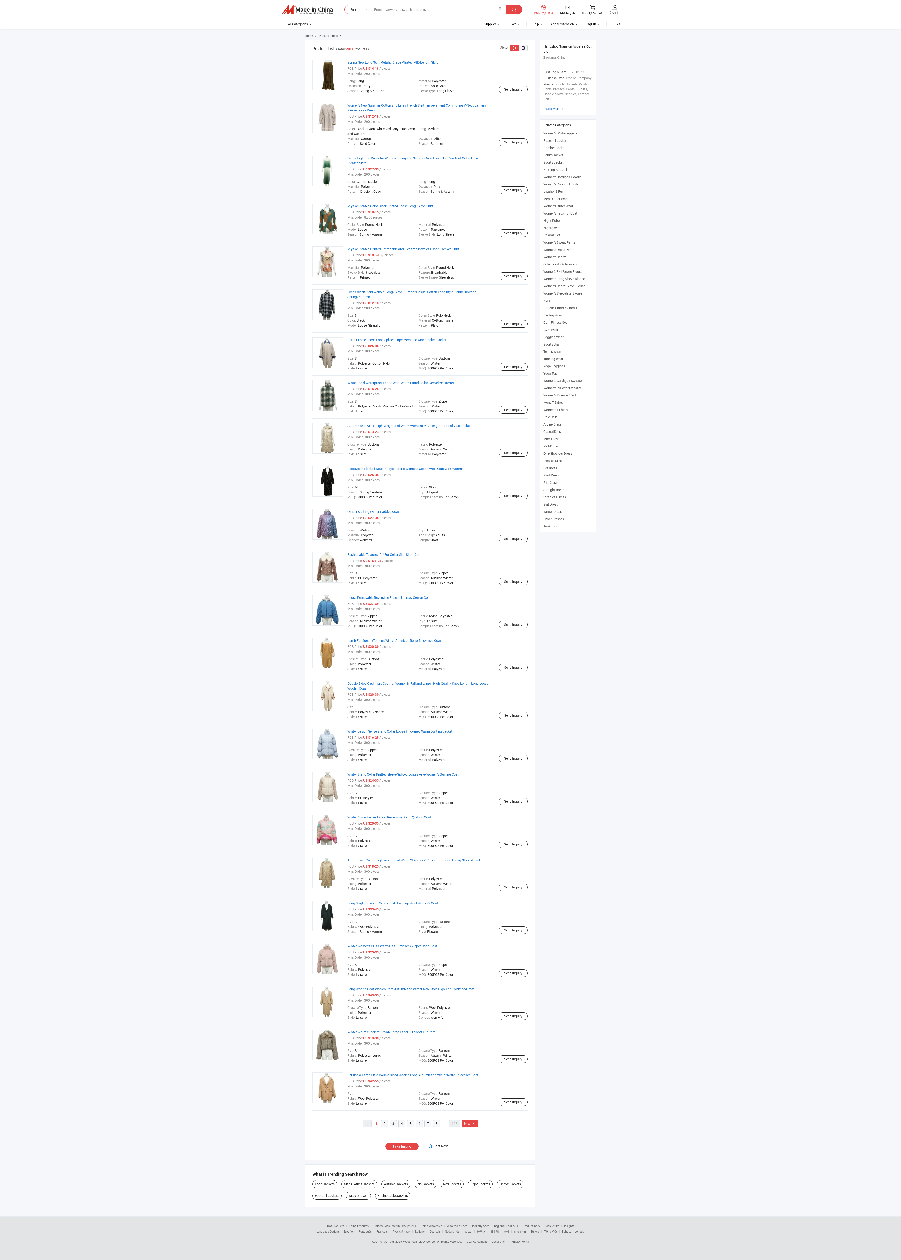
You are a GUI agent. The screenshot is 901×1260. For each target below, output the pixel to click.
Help (535, 24)
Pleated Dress (553, 460)
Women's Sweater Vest (559, 395)
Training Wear (553, 359)
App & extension (562, 24)
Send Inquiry (513, 89)
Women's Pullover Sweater (562, 388)
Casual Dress (552, 431)
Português (365, 1231)
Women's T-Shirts (555, 409)
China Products (359, 1226)
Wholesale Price (457, 1226)
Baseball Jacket (554, 140)
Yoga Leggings (554, 366)
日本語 (494, 1231)
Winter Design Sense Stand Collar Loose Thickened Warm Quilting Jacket (399, 731)
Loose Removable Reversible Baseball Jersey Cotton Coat (389, 597)
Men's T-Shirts (553, 402)
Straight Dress (553, 490)
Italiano (420, 1231)
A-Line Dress (552, 424)
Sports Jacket (553, 162)
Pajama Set (551, 235)
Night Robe (551, 220)
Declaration (499, 1241)
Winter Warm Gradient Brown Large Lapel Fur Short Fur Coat (391, 1032)
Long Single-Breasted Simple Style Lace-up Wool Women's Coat (392, 903)
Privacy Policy (520, 1241)
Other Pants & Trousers (560, 264)
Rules (616, 24)
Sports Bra (551, 344)
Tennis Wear (552, 351)
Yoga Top (550, 373)
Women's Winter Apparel (560, 133)
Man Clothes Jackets (359, 1184)
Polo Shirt (550, 417)
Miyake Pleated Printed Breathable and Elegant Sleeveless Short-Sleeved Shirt (403, 249)
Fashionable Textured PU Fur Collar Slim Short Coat (384, 554)
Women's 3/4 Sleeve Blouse (562, 271)
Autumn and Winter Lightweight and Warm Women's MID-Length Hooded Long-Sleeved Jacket (415, 860)
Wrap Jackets (358, 1195)
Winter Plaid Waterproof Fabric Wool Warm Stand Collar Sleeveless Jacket (400, 382)
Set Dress (550, 468)
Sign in (614, 12)
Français (382, 1231)
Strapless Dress (554, 497)
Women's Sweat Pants (559, 242)
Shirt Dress (551, 475)
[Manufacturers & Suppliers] (307, 10)
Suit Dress (550, 504)
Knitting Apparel (555, 169)
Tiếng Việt (550, 1231)
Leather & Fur (553, 191)
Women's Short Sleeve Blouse (564, 286)
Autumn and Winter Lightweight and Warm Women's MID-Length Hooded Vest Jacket (409, 425)
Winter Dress (552, 511)
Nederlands (452, 1231)
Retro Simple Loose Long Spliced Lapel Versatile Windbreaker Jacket (396, 340)
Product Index (531, 1226)
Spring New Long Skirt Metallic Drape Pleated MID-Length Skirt (392, 62)
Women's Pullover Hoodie (561, 184)
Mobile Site (552, 1226)
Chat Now (440, 1146)
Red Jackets (452, 1184)
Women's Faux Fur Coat (560, 213)
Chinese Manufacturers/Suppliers (395, 1226)
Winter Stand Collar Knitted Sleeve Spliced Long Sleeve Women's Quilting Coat (403, 774)
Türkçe (535, 1231)
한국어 (481, 1231)
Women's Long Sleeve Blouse (564, 279)
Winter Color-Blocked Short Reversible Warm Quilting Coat (389, 817)
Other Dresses (553, 519)
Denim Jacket (553, 155)
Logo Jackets (325, 1184)
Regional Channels (506, 1226)
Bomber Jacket (554, 148)
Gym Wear (550, 329)
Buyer (512, 24)
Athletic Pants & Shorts (560, 308)
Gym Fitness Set (555, 322)
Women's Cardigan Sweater (563, 380)
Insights (569, 1226)
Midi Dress (550, 446)
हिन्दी (506, 1231)
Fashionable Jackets (393, 1195)
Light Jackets (480, 1184)
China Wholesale (431, 1226)
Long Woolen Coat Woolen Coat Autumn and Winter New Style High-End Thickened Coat (411, 989)
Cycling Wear (552, 315)
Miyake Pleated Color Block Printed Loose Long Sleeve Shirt (390, 206)
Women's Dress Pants (558, 249)
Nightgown (551, 228)
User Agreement (477, 1241)
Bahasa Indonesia (573, 1231)
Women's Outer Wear (558, 206)
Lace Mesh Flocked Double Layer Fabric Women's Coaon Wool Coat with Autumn (405, 468)
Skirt (546, 300)
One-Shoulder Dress (557, 453)
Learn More (554, 108)
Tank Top (550, 526)
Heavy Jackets (510, 1184)
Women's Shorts (554, 257)
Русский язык (401, 1231)
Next (469, 1123)
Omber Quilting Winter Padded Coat (373, 511)
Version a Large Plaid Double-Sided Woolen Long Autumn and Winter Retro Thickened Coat (412, 1075)
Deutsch (435, 1231)
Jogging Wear (553, 337)
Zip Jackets (425, 1184)
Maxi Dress (551, 439)
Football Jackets (327, 1195)
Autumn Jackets (396, 1184)
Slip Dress (550, 482)
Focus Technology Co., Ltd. (420, 1241)
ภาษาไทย (520, 1231)
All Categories (298, 24)
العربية (468, 1231)
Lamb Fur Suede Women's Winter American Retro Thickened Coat (394, 640)
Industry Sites (480, 1226)
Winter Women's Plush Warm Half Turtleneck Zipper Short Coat (392, 946)
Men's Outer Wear (556, 198)
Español (348, 1231)
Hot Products (335, 1226)
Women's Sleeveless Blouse (562, 293)
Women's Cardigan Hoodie (562, 177)
